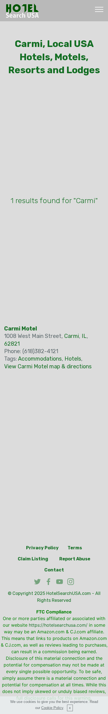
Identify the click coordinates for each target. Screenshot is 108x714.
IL (84, 336)
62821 (12, 344)
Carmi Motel (20, 329)
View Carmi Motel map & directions (48, 366)
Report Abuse (74, 558)
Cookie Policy (52, 708)
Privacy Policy (42, 547)
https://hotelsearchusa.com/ (58, 625)
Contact (54, 570)
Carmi (71, 336)
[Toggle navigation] (99, 9)
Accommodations (40, 359)
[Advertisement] (54, 137)
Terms (75, 547)
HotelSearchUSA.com (68, 593)
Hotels (73, 359)
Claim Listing (33, 558)
